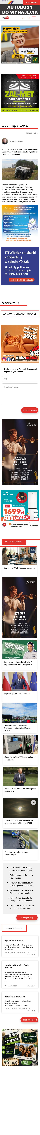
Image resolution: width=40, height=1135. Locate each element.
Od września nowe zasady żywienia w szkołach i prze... (22, 869)
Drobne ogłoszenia (14, 928)
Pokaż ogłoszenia (29, 1019)
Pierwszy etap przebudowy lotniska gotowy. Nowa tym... (22, 884)
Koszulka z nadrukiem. (15, 996)
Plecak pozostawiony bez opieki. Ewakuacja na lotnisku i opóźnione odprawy (17, 728)
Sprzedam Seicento (14, 940)
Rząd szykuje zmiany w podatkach (17, 693)
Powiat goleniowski (13, 542)
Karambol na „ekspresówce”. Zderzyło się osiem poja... (22, 891)
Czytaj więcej (27, 917)
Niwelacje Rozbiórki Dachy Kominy (17, 966)
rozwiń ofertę (32, 2)
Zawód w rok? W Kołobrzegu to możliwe (19, 568)
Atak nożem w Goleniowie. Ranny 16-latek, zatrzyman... (22, 899)
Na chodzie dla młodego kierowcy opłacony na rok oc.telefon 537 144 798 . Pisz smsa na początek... (19, 947)
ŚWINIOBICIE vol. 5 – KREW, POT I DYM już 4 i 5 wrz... (22, 907)
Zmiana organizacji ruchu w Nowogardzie (21, 876)
